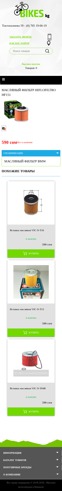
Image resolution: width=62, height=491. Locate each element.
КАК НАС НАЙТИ (19, 43)
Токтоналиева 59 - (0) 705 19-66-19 (24, 25)
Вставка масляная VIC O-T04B (28, 388)
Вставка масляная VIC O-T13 (27, 309)
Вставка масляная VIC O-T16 (27, 230)
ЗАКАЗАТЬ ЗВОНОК (20, 37)
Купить (34, 253)
